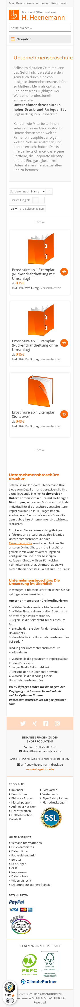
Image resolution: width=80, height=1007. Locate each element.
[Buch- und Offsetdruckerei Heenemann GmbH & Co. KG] (41, 15)
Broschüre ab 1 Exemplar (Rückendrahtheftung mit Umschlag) (33, 274)
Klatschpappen (21, 802)
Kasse (30, 3)
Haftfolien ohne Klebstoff (20, 817)
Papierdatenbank (23, 855)
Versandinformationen (26, 843)
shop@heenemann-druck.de (42, 751)
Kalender (17, 790)
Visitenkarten (51, 794)
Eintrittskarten (21, 811)
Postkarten (49, 790)
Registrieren (59, 3)
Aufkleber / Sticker (23, 807)
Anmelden (43, 3)
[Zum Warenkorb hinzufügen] (64, 272)
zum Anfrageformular (40, 769)
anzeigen (38, 209)
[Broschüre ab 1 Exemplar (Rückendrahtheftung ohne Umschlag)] (40, 319)
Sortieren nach (20, 191)
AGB (14, 868)
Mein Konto (17, 3)
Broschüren (19, 794)
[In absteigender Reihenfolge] (49, 191)
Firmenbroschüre (20, 543)
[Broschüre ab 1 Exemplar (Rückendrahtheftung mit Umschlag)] (40, 248)
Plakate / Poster (22, 798)
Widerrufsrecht (21, 880)
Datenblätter (19, 851)
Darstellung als (20, 200)
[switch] (10, 1000)
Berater (16, 860)
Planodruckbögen (54, 802)
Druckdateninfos (22, 847)
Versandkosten (51, 288)
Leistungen (18, 864)
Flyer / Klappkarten (55, 798)
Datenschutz (19, 876)
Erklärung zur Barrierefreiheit (30, 885)
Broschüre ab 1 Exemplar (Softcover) (33, 414)
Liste (41, 200)
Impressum (19, 872)
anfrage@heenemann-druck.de (42, 764)
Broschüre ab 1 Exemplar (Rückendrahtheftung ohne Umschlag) (35, 345)
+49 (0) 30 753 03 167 (42, 747)
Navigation (24, 39)
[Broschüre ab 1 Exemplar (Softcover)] (40, 391)
